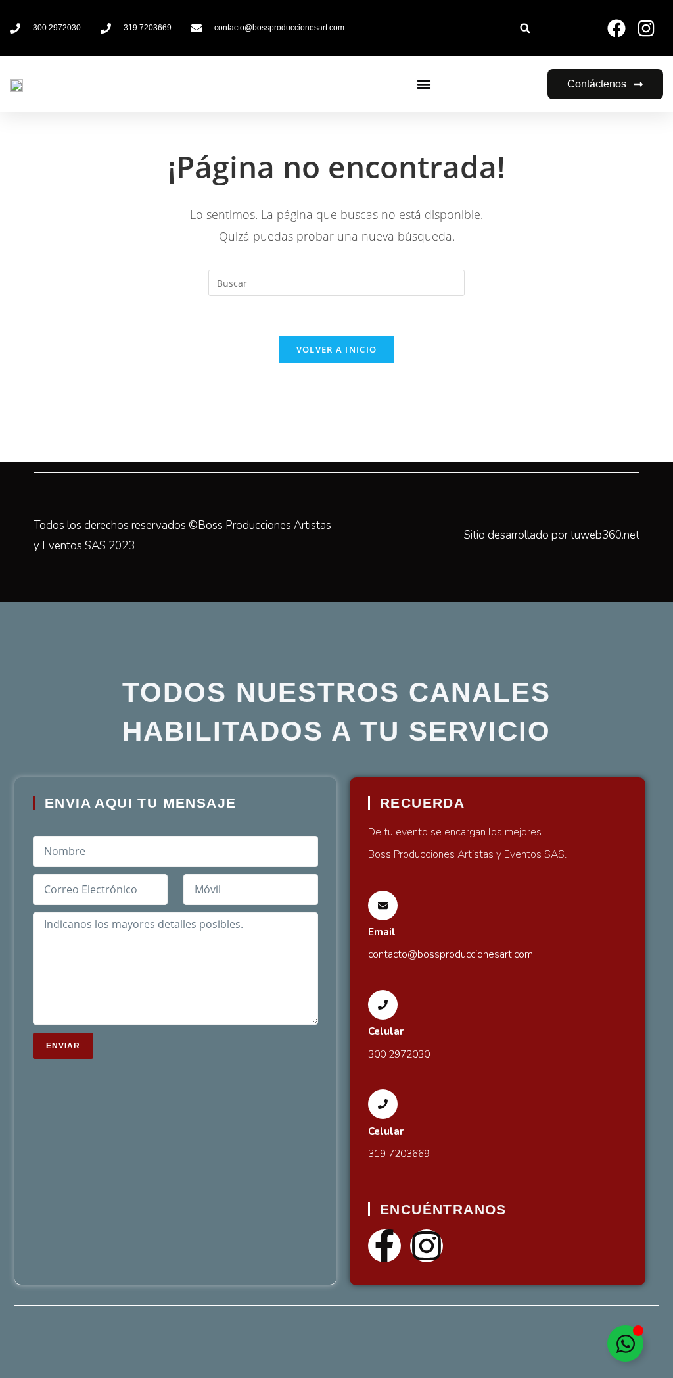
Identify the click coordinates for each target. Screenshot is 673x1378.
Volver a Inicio (336, 349)
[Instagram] (426, 1245)
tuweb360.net (604, 535)
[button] (525, 28)
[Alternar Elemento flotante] (625, 1343)
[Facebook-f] (384, 1245)
